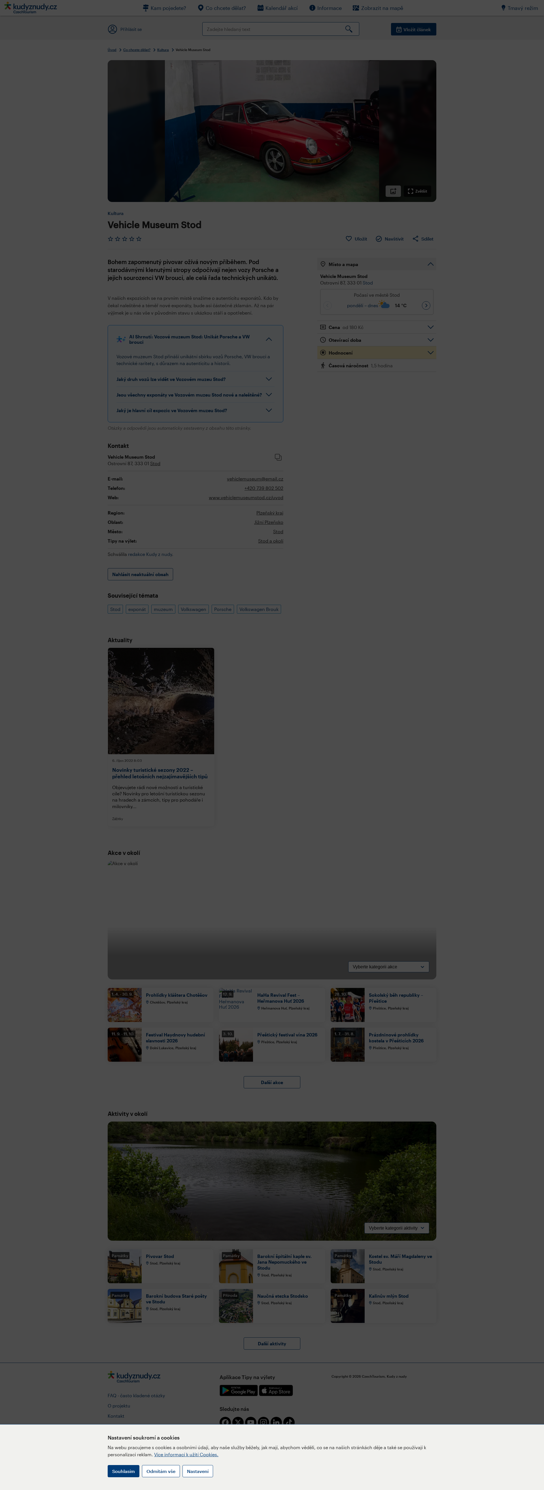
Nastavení (198, 1471)
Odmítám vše (160, 1471)
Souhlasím (123, 1471)
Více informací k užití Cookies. (186, 1454)
